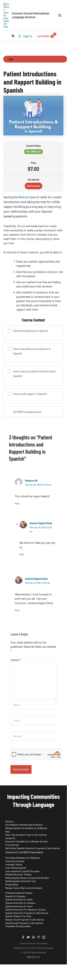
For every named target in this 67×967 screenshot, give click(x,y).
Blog (7, 831)
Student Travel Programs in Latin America (24, 919)
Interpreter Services (14, 861)
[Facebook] (23, 937)
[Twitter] (28, 937)
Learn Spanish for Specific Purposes (22, 871)
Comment (15, 659)
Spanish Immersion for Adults (19, 899)
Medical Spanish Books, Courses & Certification (27, 877)
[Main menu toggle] (59, 15)
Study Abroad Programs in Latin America (24, 923)
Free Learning (12, 844)
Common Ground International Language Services (30, 15)
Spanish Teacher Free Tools (18, 916)
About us (9, 821)
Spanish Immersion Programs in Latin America (26, 912)
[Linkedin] (33, 937)
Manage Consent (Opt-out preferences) (23, 887)
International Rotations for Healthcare (22, 857)
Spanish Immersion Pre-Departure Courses (25, 909)
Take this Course (33, 186)
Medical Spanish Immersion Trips (20, 881)
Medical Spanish (29, 197)
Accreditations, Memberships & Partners (24, 824)
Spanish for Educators (15, 896)
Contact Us (10, 838)
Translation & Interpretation (18, 926)
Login (11, 59)
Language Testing (13, 864)
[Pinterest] (38, 937)
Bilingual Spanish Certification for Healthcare (26, 828)
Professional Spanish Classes (18, 892)
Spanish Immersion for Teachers (20, 902)
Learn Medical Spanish (15, 867)
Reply (17, 503)
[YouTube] (43, 937)
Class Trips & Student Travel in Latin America (26, 834)
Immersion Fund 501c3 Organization (24, 852)
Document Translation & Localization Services (26, 841)
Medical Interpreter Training (18, 874)
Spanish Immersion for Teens (19, 906)
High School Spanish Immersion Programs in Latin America (32, 848)
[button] (13, 36)
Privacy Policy (11, 884)
